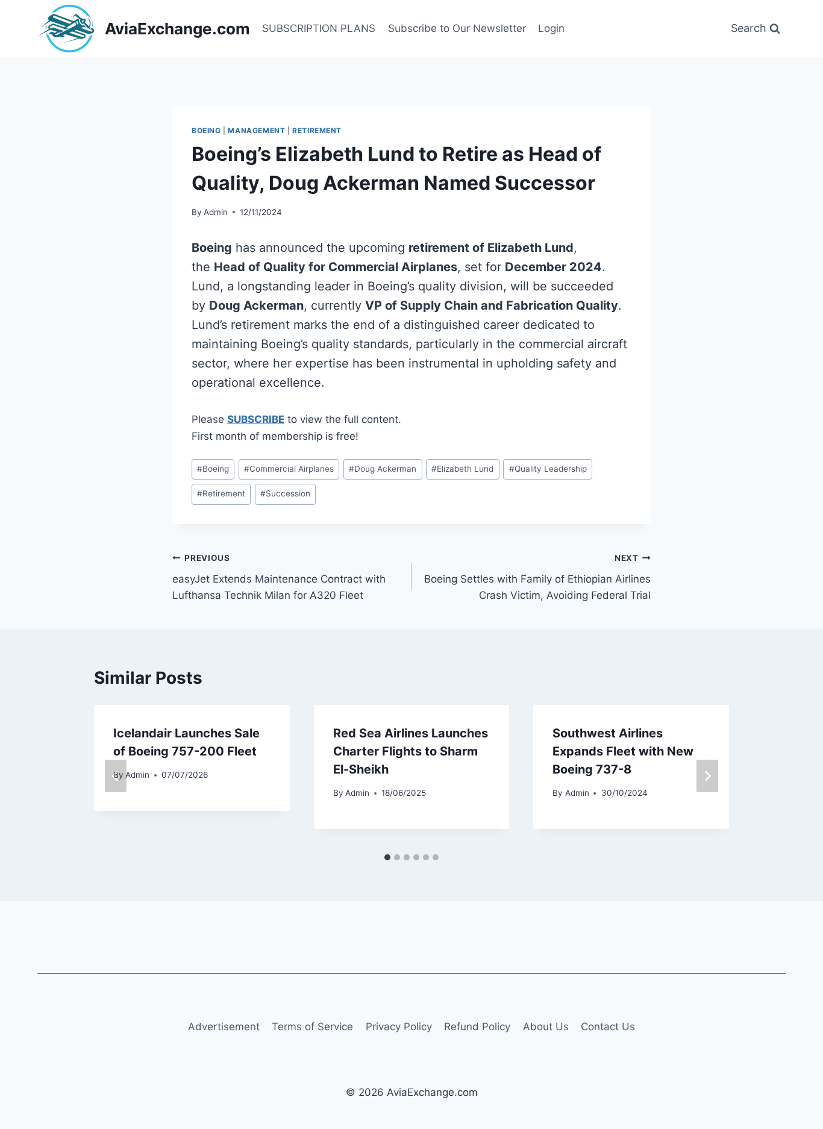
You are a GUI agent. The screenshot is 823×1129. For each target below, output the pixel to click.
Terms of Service (312, 1027)
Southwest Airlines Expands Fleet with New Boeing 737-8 (622, 751)
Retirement (317, 130)
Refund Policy (477, 1027)
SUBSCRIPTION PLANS (318, 28)
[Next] (707, 776)
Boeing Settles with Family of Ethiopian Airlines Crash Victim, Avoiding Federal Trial (537, 577)
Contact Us (608, 1027)
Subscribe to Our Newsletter (457, 28)
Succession (285, 493)
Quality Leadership (548, 469)
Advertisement (224, 1027)
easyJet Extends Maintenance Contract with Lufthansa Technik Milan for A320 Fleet (279, 577)
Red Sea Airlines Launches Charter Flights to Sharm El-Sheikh (410, 751)
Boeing (206, 130)
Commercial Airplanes (289, 469)
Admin (216, 212)
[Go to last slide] (116, 776)
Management (256, 130)
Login (551, 28)
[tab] (387, 857)
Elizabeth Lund (462, 469)
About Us (546, 1027)
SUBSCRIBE (255, 419)
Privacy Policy (399, 1027)
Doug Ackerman (382, 469)
